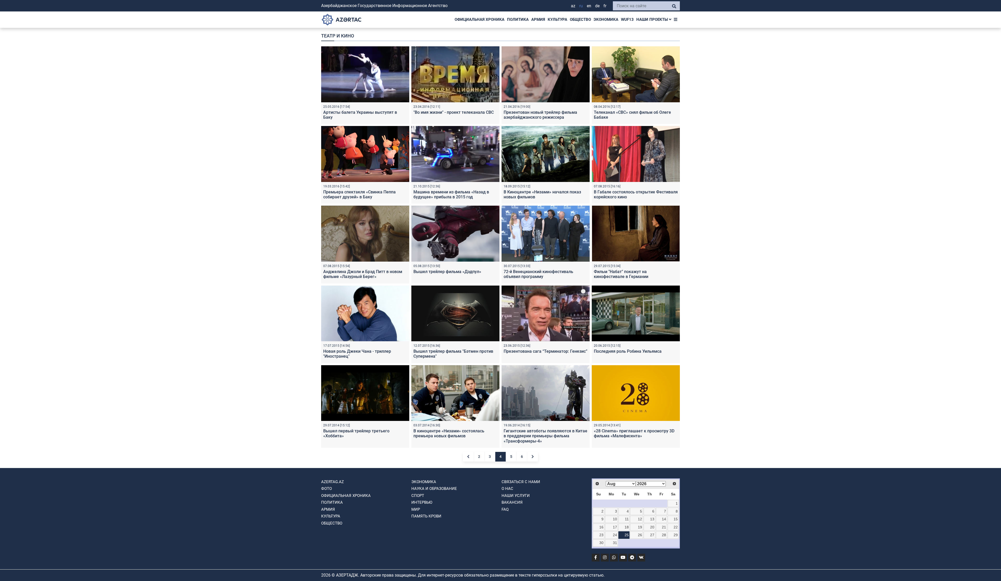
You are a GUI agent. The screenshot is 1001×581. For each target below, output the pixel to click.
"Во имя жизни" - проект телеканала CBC (453, 112)
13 (652, 519)
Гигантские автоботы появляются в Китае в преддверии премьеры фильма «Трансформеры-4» (545, 435)
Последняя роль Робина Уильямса (628, 351)
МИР (415, 509)
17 (615, 527)
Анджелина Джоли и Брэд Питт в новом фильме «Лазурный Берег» (362, 274)
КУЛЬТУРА (557, 19)
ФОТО (326, 488)
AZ (573, 5)
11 (627, 519)
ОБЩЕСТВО (580, 19)
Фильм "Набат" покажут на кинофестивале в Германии (621, 274)
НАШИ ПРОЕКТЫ (652, 19)
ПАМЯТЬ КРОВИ (426, 516)
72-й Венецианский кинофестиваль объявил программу (538, 274)
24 (615, 535)
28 (664, 535)
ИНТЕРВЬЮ (421, 502)
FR (604, 5)
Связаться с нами (521, 481)
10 (615, 519)
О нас (507, 488)
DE (597, 5)
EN (589, 5)
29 (676, 535)
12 (640, 519)
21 (664, 527)
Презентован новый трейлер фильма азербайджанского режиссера (540, 115)
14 (664, 519)
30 (601, 543)
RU (581, 5)
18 (627, 527)
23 (601, 535)
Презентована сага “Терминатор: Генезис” (545, 351)
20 (652, 527)
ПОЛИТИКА (518, 19)
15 (676, 519)
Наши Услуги (516, 495)
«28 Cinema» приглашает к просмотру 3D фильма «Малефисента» (634, 433)
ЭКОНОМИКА (606, 19)
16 (601, 527)
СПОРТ (417, 495)
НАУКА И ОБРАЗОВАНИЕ (434, 488)
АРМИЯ (538, 19)
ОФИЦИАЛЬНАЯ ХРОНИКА (479, 19)
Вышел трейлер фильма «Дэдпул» (447, 271)
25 (627, 535)
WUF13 (627, 19)
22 (676, 527)
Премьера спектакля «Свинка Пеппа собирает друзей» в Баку (359, 194)
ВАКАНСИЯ (512, 502)
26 (640, 535)
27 (652, 535)
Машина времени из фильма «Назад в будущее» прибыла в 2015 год (451, 194)
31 (615, 543)
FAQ (505, 509)
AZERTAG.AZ (332, 481)
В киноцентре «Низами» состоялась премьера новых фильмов (448, 433)
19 (640, 527)
